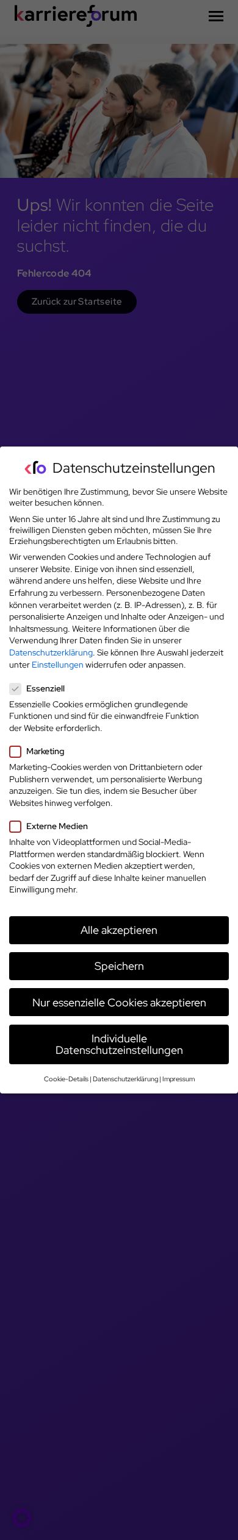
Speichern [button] (119, 966)
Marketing (45, 751)
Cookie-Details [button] (66, 1079)
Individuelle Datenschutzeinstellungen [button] (119, 1044)
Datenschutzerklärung (51, 652)
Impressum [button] (178, 1079)
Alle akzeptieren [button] (119, 930)
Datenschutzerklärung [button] (125, 1079)
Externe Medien (57, 826)
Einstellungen (58, 664)
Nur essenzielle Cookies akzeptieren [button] (119, 1002)
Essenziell (45, 688)
